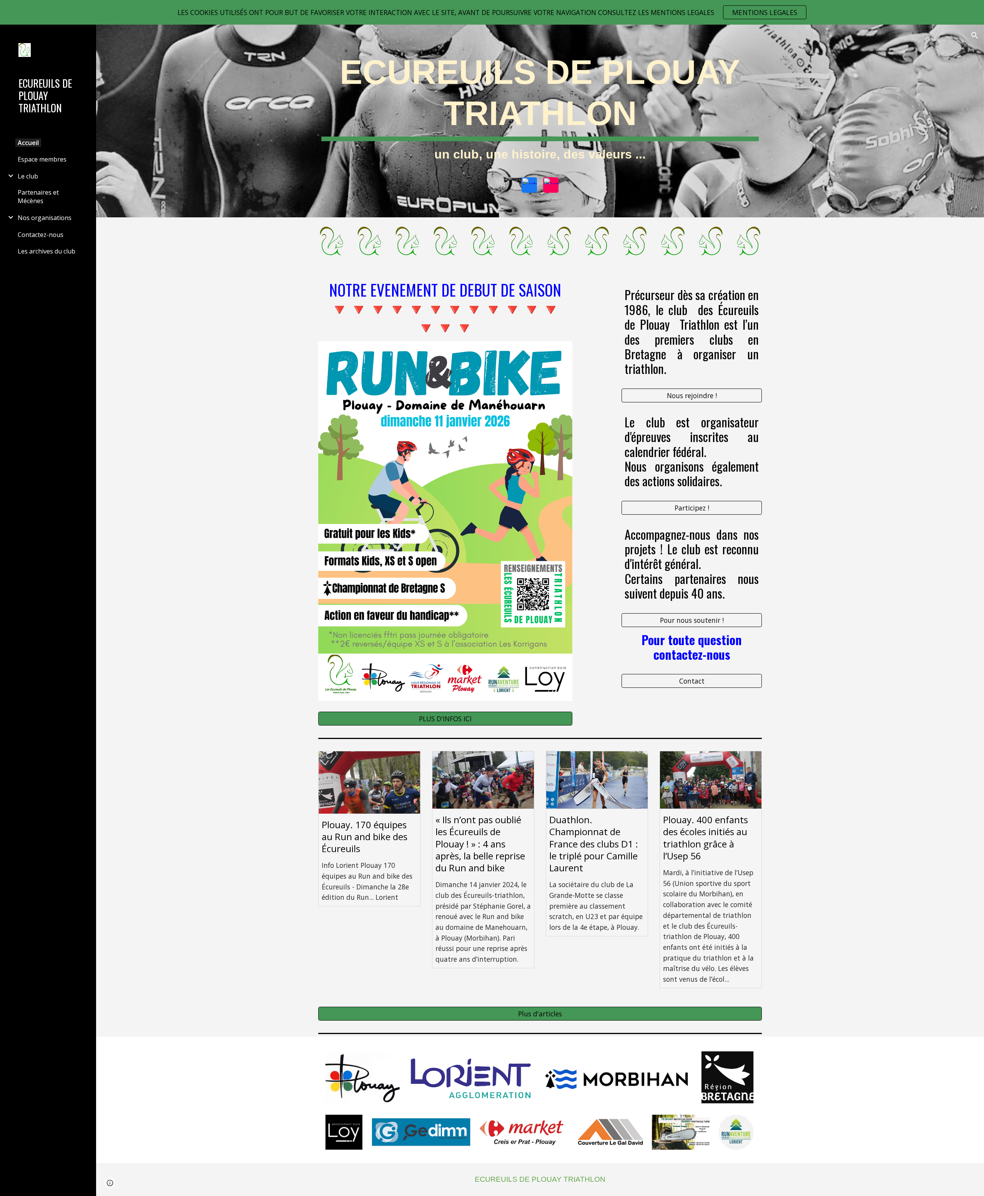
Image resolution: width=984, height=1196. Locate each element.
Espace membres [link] (42, 159)
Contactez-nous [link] (40, 234)
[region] (492, 12)
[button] (975, 35)
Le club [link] (28, 176)
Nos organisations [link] (44, 218)
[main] (540, 110)
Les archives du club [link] (46, 251)
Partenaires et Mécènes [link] (38, 196)
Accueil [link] (28, 142)
